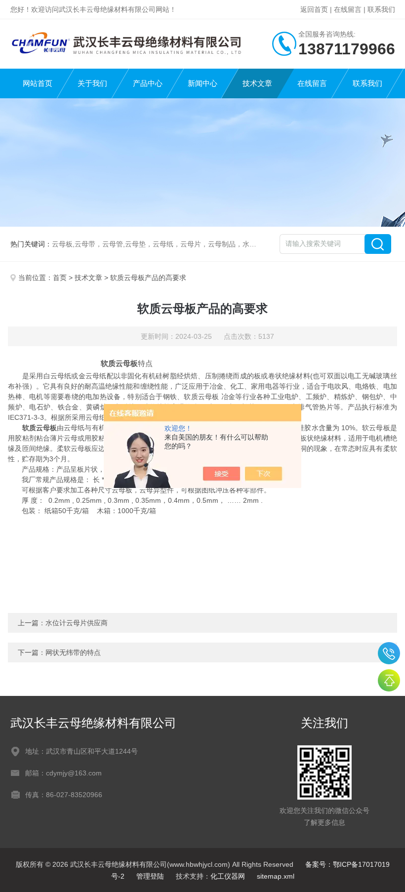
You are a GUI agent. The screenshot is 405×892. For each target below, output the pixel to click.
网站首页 (37, 83)
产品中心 (147, 83)
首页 (60, 278)
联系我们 (381, 9)
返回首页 (314, 9)
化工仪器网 (227, 876)
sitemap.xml (275, 876)
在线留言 (348, 9)
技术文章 (257, 83)
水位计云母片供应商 (76, 623)
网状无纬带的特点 (73, 652)
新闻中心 (202, 83)
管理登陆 (150, 876)
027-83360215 (389, 653)
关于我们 (92, 83)
